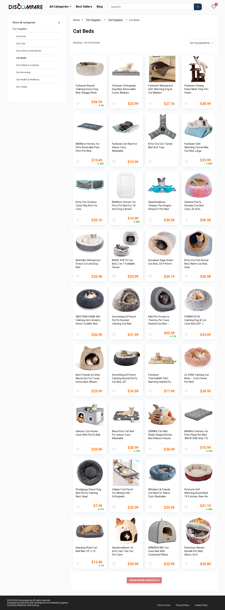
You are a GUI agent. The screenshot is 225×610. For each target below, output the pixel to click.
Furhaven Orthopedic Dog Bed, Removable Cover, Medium (124, 89)
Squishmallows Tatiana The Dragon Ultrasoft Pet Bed (159, 205)
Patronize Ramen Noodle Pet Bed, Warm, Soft (194, 551)
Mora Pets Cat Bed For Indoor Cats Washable (123, 435)
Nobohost (21, 605)
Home (76, 20)
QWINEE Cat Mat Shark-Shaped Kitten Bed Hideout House (160, 435)
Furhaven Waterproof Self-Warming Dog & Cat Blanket (160, 89)
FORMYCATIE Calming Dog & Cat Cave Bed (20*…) (195, 320)
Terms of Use (163, 605)
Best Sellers (84, 6)
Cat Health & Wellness (27, 79)
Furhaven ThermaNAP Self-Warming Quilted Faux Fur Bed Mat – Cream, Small (160, 381)
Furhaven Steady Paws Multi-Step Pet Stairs (196, 89)
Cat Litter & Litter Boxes (28, 50)
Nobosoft (24, 603)
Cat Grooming (23, 72)
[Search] (198, 7)
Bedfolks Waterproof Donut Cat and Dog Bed (88, 264)
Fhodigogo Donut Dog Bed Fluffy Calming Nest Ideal (88, 493)
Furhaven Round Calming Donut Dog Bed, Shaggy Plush (87, 89)
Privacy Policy (182, 605)
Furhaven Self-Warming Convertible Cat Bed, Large (196, 147)
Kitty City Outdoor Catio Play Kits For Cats (86, 205)
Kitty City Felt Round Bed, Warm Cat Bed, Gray (196, 264)
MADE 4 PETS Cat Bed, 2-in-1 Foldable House (123, 264)
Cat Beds (21, 57)
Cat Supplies (19, 28)
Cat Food (21, 36)
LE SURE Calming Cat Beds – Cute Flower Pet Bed (196, 378)
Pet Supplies (93, 20)
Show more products (144, 580)
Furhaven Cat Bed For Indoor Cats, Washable (124, 147)
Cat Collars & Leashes (27, 65)
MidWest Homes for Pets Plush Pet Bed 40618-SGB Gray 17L (196, 435)
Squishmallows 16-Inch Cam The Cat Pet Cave (123, 551)
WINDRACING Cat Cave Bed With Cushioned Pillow (158, 551)
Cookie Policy (201, 605)
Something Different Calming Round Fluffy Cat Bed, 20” (124, 378)
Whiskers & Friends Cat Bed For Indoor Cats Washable (159, 493)
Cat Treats (21, 86)
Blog (100, 6)
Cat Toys (20, 43)
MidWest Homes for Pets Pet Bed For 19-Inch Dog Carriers (124, 205)
